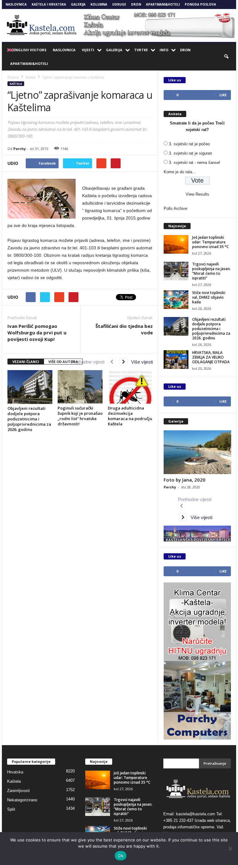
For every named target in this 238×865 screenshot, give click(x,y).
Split (11, 809)
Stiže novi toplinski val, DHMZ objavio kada (208, 297)
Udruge (119, 4)
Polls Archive (175, 208)
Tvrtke (141, 50)
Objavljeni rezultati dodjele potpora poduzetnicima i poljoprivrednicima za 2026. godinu (29, 418)
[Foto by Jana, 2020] (197, 452)
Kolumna (98, 4)
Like (223, 95)
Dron (136, 4)
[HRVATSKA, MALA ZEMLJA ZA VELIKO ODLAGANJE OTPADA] (176, 359)
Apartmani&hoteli (163, 4)
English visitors (29, 50)
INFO (164, 50)
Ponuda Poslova (200, 4)
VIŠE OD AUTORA (63, 361)
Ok (120, 855)
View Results (197, 194)
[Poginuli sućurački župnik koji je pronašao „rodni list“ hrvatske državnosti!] (80, 387)
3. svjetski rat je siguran (190, 153)
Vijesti (88, 50)
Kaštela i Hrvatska (49, 4)
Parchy (19, 148)
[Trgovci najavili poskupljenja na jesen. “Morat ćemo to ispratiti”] (176, 271)
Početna (13, 77)
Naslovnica (16, 4)
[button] (227, 57)
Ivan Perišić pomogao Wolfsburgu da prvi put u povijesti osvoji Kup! (36, 332)
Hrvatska (15, 772)
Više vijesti (140, 362)
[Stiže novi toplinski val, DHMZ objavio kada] (176, 299)
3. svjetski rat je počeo (189, 144)
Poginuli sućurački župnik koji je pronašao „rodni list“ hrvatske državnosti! (80, 416)
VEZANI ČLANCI (25, 361)
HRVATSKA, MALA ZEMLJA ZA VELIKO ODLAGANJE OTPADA (211, 357)
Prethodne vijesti (89, 362)
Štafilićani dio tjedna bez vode (124, 329)
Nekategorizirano (22, 800)
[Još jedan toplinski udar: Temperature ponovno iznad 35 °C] (176, 244)
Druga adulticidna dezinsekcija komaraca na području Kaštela (130, 416)
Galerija (78, 4)
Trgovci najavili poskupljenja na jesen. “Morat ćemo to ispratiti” (211, 271)
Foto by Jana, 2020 (184, 480)
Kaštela (16, 84)
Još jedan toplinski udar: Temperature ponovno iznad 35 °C (210, 242)
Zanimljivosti (18, 790)
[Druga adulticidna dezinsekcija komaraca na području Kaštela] (130, 387)
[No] (230, 848)
